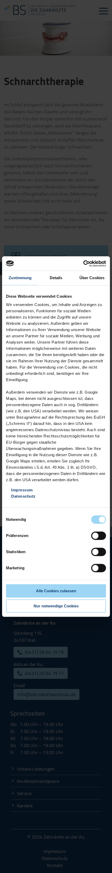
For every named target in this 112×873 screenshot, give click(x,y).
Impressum (22, 490)
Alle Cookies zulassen (56, 591)
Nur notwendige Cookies (56, 606)
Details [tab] (56, 278)
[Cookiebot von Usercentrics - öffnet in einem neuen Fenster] (83, 263)
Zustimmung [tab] (20, 278)
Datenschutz (23, 496)
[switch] (98, 536)
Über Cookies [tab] (91, 278)
